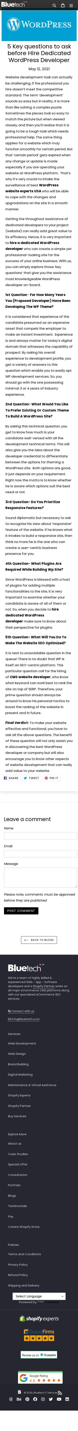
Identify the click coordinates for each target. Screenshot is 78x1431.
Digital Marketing (20, 1074)
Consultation (17, 1175)
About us (14, 1143)
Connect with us (22, 1011)
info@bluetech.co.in (25, 1019)
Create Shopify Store (24, 1227)
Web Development (22, 1043)
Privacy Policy (18, 1265)
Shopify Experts (19, 1095)
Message (11, 864)
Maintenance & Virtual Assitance (32, 1085)
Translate (52, 1302)
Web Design (17, 1054)
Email (8, 846)
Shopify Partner (44, 986)
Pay (10, 1216)
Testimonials (17, 1206)
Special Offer (17, 1164)
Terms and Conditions (24, 1254)
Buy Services (17, 1116)
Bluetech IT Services (46, 1392)
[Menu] (71, 5)
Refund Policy (18, 1275)
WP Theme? (43, 306)
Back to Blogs (42, 940)
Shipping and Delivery (23, 1285)
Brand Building (18, 1064)
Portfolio (14, 1185)
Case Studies (18, 1154)
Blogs (12, 1196)
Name (8, 828)
